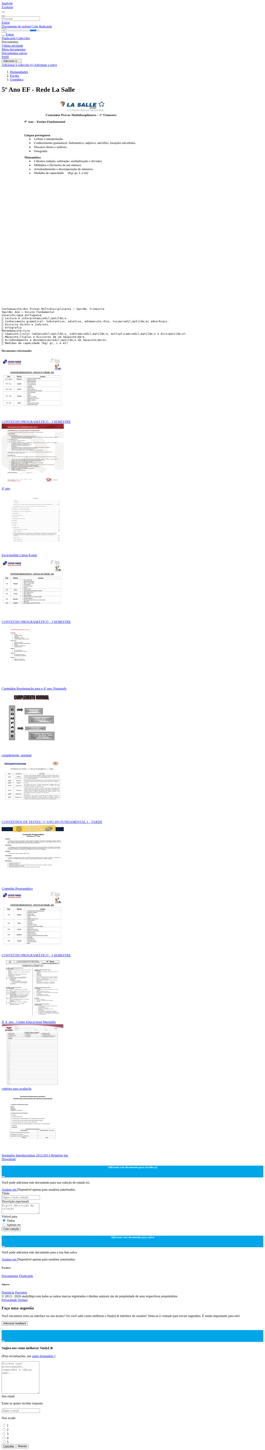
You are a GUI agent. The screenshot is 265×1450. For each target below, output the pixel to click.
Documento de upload (16, 26)
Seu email (8, 1396)
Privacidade (10, 1300)
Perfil (5, 57)
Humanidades (19, 72)
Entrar (6, 22)
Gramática (16, 79)
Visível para (9, 1216)
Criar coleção (11, 1228)
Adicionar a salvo (45, 65)
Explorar (7, 7)
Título (6, 1193)
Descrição (15, 1201)
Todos (11, 1220)
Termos (23, 1300)
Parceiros (21, 1292)
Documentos (10, 1276)
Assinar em (9, 1189)
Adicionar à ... (11, 61)
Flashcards (9, 38)
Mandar (22, 1446)
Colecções (23, 38)
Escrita (14, 75)
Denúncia (8, 1292)
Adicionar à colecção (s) (18, 65)
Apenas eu (13, 1225)
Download (9, 1159)
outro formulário (43, 1356)
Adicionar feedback (14, 1323)
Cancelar (8, 1446)
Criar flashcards (41, 26)
